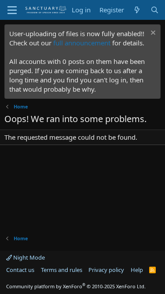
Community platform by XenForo (76, 286)
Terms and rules (61, 270)
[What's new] (137, 10)
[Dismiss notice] (152, 33)
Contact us (20, 270)
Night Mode (28, 257)
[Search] (154, 10)
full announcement (81, 42)
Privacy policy (106, 270)
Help (137, 270)
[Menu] (12, 10)
